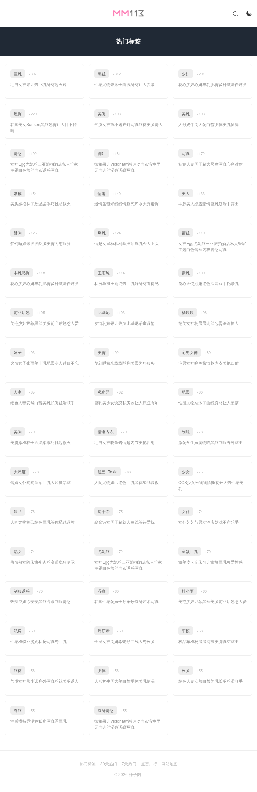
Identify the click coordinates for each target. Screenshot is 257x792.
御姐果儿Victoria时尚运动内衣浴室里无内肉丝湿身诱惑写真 (127, 167)
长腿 (186, 670)
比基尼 (104, 312)
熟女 (18, 551)
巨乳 (18, 73)
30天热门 (108, 763)
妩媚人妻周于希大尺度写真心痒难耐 (210, 164)
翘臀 (18, 113)
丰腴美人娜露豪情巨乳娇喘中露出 (208, 203)
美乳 (186, 113)
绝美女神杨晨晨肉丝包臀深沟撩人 (208, 323)
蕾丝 (186, 232)
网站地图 (170, 763)
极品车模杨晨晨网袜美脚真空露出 (208, 641)
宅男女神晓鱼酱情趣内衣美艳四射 (208, 363)
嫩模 (18, 193)
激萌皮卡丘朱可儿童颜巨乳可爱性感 (210, 562)
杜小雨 (188, 591)
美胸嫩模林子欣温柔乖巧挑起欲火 (40, 203)
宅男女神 (190, 352)
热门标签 (88, 763)
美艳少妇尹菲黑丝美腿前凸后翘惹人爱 (44, 323)
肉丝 (18, 710)
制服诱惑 (22, 591)
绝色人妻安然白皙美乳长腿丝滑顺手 (42, 402)
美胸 (18, 431)
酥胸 (18, 232)
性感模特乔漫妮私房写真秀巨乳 (38, 641)
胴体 (102, 670)
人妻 (18, 392)
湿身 (102, 591)
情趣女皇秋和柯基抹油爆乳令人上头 (126, 243)
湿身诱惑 (106, 710)
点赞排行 (149, 763)
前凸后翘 (22, 312)
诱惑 (18, 153)
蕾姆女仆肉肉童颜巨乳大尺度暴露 (40, 482)
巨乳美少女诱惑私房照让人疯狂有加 (126, 402)
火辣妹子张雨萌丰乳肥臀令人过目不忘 (44, 363)
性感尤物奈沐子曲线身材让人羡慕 (124, 84)
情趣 (102, 193)
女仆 (186, 511)
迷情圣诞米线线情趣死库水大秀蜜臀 (126, 203)
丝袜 (18, 670)
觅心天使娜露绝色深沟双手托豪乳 (208, 283)
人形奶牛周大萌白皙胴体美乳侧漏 (208, 124)
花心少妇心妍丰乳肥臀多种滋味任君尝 (212, 84)
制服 (186, 431)
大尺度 (20, 471)
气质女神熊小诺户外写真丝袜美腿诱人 (128, 124)
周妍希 (104, 630)
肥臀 (186, 392)
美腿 (102, 113)
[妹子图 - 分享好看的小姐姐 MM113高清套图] (128, 13)
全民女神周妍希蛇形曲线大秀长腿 (124, 641)
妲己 (18, 511)
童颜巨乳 (190, 551)
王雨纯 (104, 272)
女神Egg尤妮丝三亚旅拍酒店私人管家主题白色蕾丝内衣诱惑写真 (44, 167)
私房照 (104, 392)
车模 (186, 630)
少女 (186, 471)
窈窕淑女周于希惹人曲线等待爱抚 (124, 522)
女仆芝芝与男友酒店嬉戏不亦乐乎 (208, 522)
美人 (186, 193)
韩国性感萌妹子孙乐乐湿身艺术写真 (126, 601)
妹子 (18, 352)
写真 (186, 153)
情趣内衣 (106, 431)
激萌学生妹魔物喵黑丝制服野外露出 (210, 442)
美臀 (102, 352)
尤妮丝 (104, 551)
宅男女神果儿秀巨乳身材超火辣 (38, 84)
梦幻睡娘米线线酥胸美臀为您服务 (40, 243)
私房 (18, 630)
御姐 (102, 153)
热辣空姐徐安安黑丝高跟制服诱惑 (40, 601)
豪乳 (186, 272)
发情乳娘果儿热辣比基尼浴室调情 (124, 323)
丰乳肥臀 (22, 272)
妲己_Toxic (107, 471)
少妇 (186, 73)
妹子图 (135, 774)
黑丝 (102, 73)
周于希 (104, 511)
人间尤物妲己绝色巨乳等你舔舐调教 (126, 482)
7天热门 (129, 763)
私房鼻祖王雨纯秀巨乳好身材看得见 (126, 283)
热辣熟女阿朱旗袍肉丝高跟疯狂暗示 (42, 562)
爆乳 (102, 232)
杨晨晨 (188, 312)
